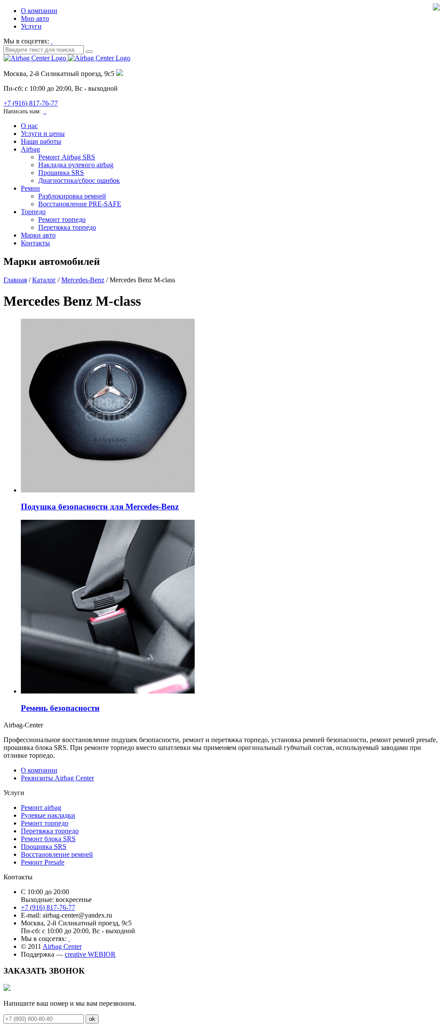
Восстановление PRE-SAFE (79, 204)
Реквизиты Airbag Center (57, 778)
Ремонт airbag (41, 807)
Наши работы (41, 141)
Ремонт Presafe (42, 862)
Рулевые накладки (48, 815)
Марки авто (38, 235)
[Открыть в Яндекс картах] (119, 73)
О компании (39, 10)
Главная (15, 280)
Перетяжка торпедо (67, 227)
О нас (29, 125)
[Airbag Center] (66, 58)
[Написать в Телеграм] (45, 111)
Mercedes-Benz (82, 280)
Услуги (31, 26)
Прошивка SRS (61, 172)
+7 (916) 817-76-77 (30, 103)
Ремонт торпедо (62, 219)
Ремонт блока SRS (48, 838)
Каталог (44, 280)
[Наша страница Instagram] (52, 41)
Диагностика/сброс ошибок (79, 180)
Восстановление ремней (57, 854)
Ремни (30, 188)
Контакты (35, 243)
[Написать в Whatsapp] (44, 111)
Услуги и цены (43, 133)
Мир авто (35, 18)
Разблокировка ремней (72, 196)
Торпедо (33, 211)
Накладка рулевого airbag (75, 164)
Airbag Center (62, 946)
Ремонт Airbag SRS (66, 157)
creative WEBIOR (90, 954)
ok (92, 1019)
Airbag (30, 149)
